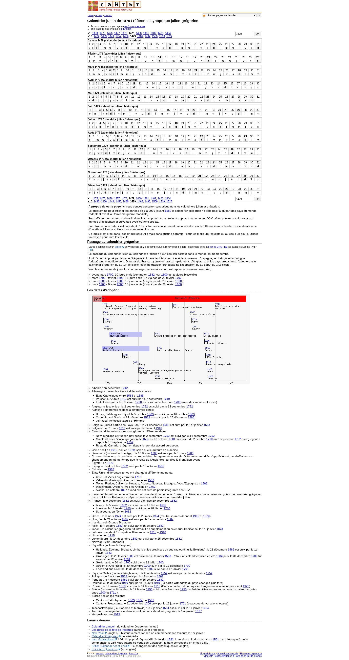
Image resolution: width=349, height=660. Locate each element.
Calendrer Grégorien (105, 636)
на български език (134, 26)
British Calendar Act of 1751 (109, 645)
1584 (219, 556)
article (118, 246)
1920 (206, 516)
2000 (120, 284)
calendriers (111, 653)
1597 (151, 600)
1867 (124, 490)
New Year (98, 633)
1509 (155, 36)
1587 (125, 519)
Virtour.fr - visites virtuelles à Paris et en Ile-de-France (233, 656)
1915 (153, 532)
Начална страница (251, 653)
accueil (100, 653)
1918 (111, 469)
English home (207, 653)
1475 (102, 33)
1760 (127, 508)
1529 (169, 36)
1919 (125, 582)
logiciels (122, 653)
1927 (198, 611)
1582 (168, 210)
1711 (113, 592)
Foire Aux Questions (105, 649)
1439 (104, 36)
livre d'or (133, 653)
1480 (139, 33)
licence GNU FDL (217, 246)
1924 (118, 516)
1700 (110, 274)
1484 (168, 33)
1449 (111, 36)
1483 (160, 33)
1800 (120, 277)
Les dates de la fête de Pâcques (112, 629)
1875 (110, 462)
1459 (118, 36)
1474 (95, 33)
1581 (215, 639)
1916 (122, 428)
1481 (146, 33)
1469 (125, 36)
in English (126, 29)
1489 (140, 36)
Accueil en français (227, 653)
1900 (120, 281)
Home (91, 15)
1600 (164, 274)
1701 (127, 559)
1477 (117, 33)
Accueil (98, 15)
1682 (123, 505)
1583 (130, 395)
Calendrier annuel (103, 626)
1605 (146, 439)
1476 (109, 33)
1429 (96, 36)
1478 (124, 33)
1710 (171, 439)
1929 (131, 450)
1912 (124, 387)
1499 (147, 36)
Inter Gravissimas (103, 639)
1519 (162, 36)
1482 (153, 33)
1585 (140, 395)
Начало (108, 15)
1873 (220, 529)
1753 (149, 589)
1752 (144, 406)
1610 (123, 398)
